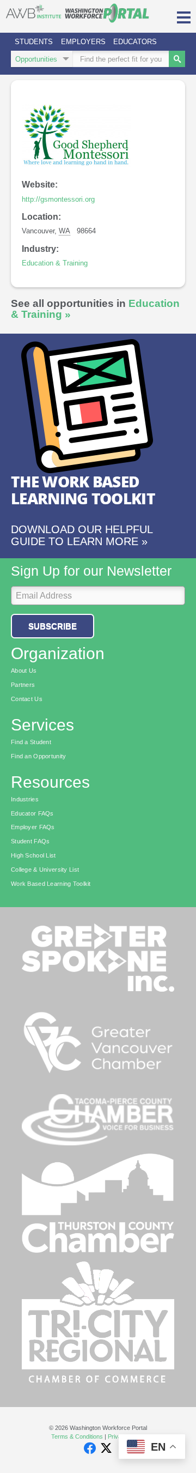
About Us (23, 670)
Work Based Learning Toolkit (51, 883)
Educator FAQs (32, 813)
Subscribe (52, 626)
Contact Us (26, 699)
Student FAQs (30, 841)
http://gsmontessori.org (58, 199)
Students (34, 42)
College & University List (45, 869)
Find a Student (31, 742)
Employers (83, 42)
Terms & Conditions (77, 1436)
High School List (33, 855)
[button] (183, 16)
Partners (23, 684)
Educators (135, 42)
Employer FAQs (33, 827)
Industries (25, 799)
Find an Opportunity (38, 756)
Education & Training (55, 263)
